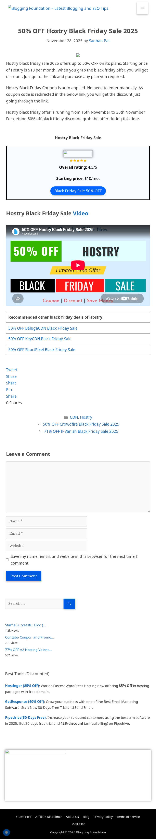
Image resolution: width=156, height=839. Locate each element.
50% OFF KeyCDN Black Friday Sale (40, 338)
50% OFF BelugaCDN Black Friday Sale (43, 328)
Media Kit (78, 824)
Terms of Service (128, 817)
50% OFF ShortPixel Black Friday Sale (41, 349)
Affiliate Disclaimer (48, 817)
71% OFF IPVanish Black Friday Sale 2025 (81, 431)
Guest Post (23, 817)
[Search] (69, 604)
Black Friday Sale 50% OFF (78, 191)
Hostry (86, 417)
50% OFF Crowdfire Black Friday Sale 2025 (81, 424)
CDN (74, 417)
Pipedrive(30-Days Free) (25, 717)
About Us (72, 817)
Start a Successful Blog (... (25, 625)
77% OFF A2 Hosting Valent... (28, 649)
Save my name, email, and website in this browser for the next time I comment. (74, 560)
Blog (86, 817)
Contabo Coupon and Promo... (29, 637)
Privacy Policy (103, 817)
